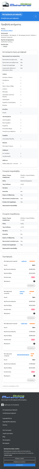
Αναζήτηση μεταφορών (10, 18)
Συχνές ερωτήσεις (8, 433)
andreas (24, 261)
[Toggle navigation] (3, 8)
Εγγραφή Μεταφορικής (9, 421)
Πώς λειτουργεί (7, 430)
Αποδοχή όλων (19, 465)
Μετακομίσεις (6, 440)
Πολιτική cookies (8, 455)
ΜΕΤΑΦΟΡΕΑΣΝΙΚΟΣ (23, 355)
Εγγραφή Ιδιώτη (7, 418)
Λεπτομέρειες (31, 285)
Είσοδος (5, 425)
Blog (4, 437)
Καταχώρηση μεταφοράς (11, 14)
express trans (22, 292)
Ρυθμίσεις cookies (19, 458)
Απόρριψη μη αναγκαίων (19, 461)
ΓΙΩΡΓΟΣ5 (24, 323)
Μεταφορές (6, 443)
